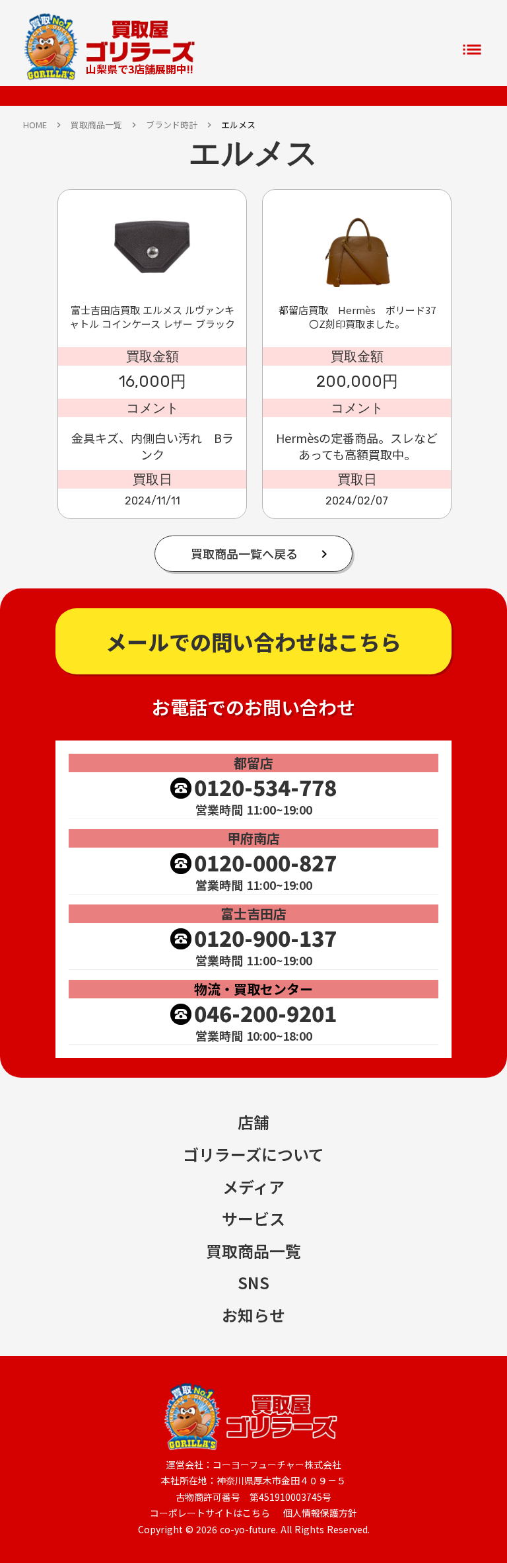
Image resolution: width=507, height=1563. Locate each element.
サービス (253, 1218)
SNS (253, 1282)
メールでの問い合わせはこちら (253, 641)
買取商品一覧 (96, 125)
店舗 (253, 1122)
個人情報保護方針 (320, 1513)
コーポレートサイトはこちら (210, 1513)
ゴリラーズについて (253, 1154)
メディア (253, 1187)
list (472, 49)
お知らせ (253, 1315)
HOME (35, 125)
